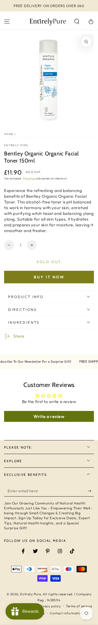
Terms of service (79, 606)
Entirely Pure (16, 145)
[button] (77, 21)
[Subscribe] (91, 491)
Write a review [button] (48, 416)
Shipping (29, 178)
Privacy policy (49, 606)
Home (8, 134)
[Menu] (7, 21)
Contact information (66, 613)
